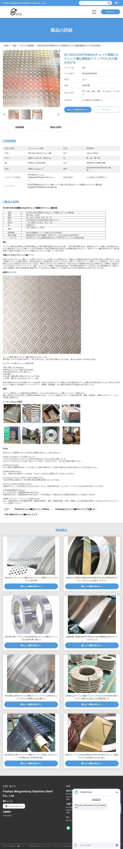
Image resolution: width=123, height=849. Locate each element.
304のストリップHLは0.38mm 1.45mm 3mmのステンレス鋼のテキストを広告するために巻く (92, 756)
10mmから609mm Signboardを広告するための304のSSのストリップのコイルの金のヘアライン (92, 579)
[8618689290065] (68, 828)
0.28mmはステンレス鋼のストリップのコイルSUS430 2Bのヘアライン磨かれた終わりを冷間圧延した (92, 697)
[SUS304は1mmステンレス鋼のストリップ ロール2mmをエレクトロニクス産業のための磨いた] (31, 674)
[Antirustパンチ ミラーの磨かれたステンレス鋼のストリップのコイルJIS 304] (31, 556)
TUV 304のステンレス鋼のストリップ (21, 514)
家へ (7, 46)
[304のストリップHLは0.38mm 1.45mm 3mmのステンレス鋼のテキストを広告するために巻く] (92, 733)
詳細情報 (19, 127)
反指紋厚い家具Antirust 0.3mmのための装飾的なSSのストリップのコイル (92, 638)
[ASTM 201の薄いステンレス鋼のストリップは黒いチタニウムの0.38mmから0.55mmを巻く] (31, 733)
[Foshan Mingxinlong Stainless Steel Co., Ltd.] (16, 12)
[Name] (109, 3)
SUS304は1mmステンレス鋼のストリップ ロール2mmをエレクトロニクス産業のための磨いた (31, 697)
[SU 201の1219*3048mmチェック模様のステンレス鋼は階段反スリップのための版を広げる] (31, 78)
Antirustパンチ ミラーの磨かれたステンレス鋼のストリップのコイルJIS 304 (31, 579)
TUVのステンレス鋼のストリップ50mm (32, 509)
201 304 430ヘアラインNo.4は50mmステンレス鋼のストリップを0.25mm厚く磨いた (31, 638)
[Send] (117, 845)
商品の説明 (55, 127)
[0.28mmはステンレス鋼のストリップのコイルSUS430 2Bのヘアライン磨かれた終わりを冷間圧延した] (92, 674)
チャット (110, 12)
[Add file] (75, 845)
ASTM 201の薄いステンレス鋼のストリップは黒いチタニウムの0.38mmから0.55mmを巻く (31, 756)
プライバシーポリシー (9, 846)
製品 (14, 46)
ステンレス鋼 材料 (27, 46)
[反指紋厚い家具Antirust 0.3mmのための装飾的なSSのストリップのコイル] (92, 615)
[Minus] (117, 792)
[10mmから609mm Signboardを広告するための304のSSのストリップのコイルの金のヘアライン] (92, 556)
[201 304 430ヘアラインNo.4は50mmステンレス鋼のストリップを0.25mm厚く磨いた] (31, 615)
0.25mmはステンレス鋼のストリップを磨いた (75, 509)
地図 (18, 846)
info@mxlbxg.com (15, 806)
